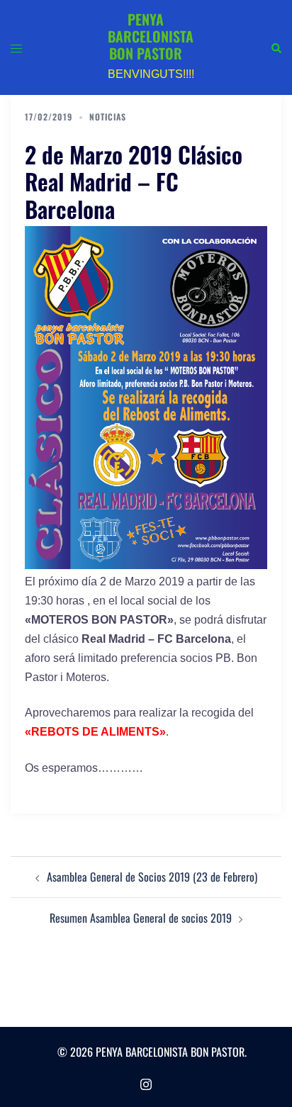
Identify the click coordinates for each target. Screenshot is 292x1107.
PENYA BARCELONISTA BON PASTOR (150, 36)
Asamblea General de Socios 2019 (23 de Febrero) (152, 876)
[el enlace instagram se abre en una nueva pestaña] (146, 1081)
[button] (275, 47)
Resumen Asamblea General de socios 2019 (141, 917)
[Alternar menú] (16, 47)
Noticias (107, 117)
